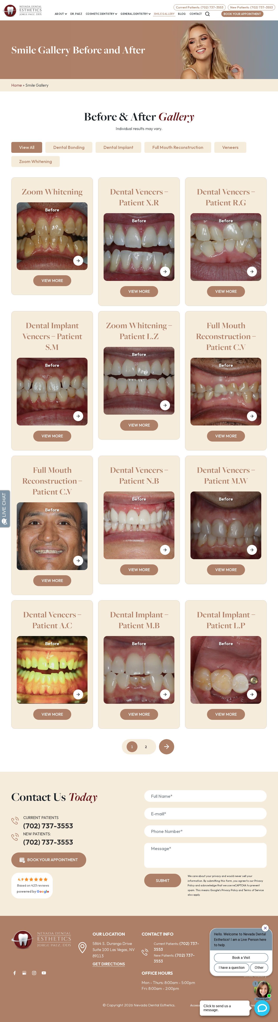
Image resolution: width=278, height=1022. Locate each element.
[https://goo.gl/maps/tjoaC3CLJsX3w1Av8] (24, 973)
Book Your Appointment (242, 14)
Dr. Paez (76, 13)
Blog (182, 13)
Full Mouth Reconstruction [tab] (177, 147)
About (59, 13)
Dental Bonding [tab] (68, 147)
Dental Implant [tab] (118, 147)
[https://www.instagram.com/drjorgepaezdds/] (34, 973)
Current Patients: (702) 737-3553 (199, 7)
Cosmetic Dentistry (100, 13)
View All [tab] (26, 147)
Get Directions (109, 963)
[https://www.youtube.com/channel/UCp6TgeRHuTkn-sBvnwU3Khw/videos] (44, 973)
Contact (196, 13)
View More (52, 280)
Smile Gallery (164, 13)
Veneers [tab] (230, 147)
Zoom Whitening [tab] (35, 161)
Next (166, 746)
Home (16, 85)
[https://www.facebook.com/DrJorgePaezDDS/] (14, 973)
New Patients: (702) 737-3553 (251, 7)
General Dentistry (134, 13)
